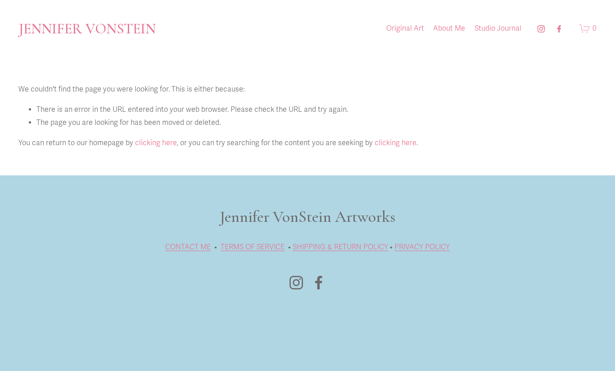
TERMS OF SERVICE (253, 247)
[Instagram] (541, 28)
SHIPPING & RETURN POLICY (340, 247)
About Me (449, 28)
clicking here (156, 142)
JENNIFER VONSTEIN (87, 28)
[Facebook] (559, 28)
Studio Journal (498, 28)
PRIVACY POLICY (422, 247)
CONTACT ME (188, 247)
